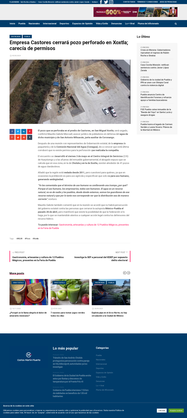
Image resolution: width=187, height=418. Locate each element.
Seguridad (114, 283)
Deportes (100, 368)
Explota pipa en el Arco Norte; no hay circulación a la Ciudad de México (82, 314)
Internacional (101, 364)
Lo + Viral (100, 385)
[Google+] (12, 137)
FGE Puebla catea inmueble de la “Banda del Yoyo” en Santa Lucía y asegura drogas (156, 112)
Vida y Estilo (101, 377)
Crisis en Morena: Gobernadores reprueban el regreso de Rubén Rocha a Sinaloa (155, 53)
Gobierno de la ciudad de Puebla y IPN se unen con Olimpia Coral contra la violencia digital (156, 82)
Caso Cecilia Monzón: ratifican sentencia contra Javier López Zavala (48, 2)
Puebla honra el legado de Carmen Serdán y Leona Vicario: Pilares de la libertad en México (156, 127)
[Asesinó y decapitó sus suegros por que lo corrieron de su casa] (125, 292)
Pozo (28, 238)
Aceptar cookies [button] (176, 410)
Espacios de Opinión (104, 372)
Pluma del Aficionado (105, 390)
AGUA (20, 238)
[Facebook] (12, 131)
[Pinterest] (29, 131)
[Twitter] (17, 131)
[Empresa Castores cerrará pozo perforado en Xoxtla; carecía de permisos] (70, 91)
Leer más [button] (161, 410)
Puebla (27, 36)
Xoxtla (36, 238)
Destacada (15, 36)
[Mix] (23, 137)
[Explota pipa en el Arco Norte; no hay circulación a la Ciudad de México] (84, 292)
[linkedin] (23, 131)
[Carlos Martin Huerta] (29, 358)
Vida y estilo (33, 283)
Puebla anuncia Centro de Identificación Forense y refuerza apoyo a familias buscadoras (156, 97)
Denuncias (100, 381)
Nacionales (100, 359)
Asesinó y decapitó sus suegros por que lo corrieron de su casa (123, 314)
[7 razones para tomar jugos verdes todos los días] (43, 292)
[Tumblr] (29, 137)
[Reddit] (17, 137)
